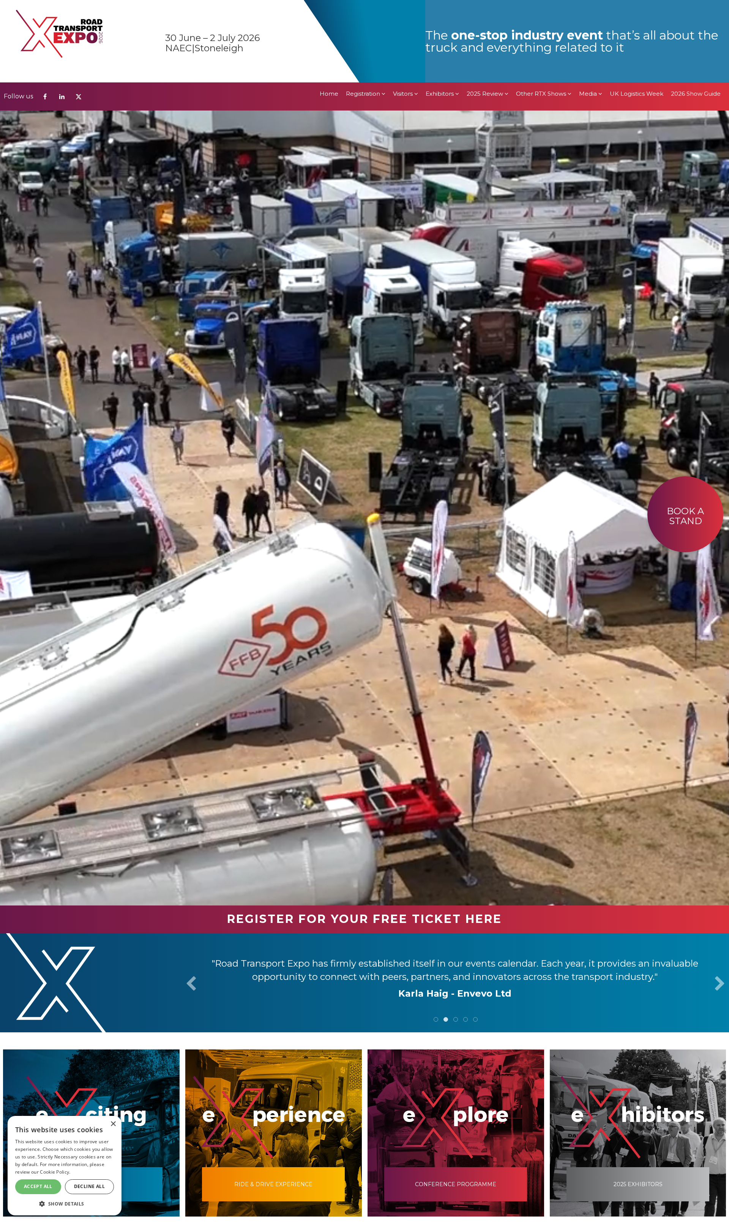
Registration (364, 11)
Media (588, 11)
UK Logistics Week (636, 11)
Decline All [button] (89, 1186)
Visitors (403, 11)
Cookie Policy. (55, 1172)
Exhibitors (440, 11)
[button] (64, 1203)
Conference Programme (455, 1184)
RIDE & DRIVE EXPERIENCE (273, 1184)
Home (329, 11)
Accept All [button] (38, 1186)
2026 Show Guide (696, 11)
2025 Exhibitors (638, 1184)
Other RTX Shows (542, 11)
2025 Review (486, 11)
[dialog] (65, 1165)
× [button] (113, 1124)
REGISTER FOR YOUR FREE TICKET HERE (364, 919)
